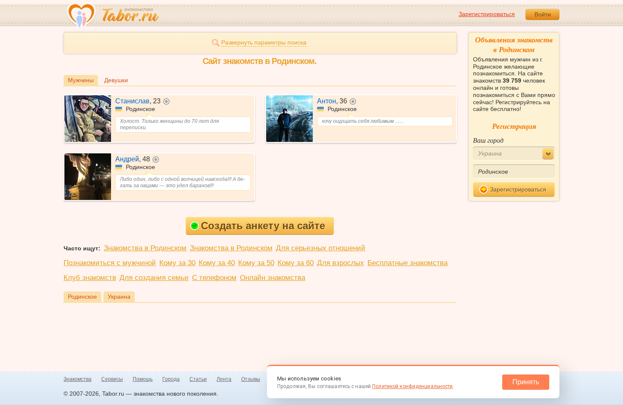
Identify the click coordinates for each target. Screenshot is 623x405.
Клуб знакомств (90, 278)
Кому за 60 (296, 263)
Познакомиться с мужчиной (110, 263)
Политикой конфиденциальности (412, 386)
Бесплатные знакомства (407, 263)
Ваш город (488, 140)
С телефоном (214, 278)
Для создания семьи (154, 278)
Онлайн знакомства (272, 278)
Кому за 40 (217, 263)
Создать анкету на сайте (263, 225)
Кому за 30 (177, 263)
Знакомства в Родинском (145, 248)
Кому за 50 (256, 263)
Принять (525, 382)
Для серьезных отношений (320, 248)
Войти (542, 14)
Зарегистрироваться (487, 14)
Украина (119, 296)
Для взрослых (340, 263)
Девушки (116, 80)
